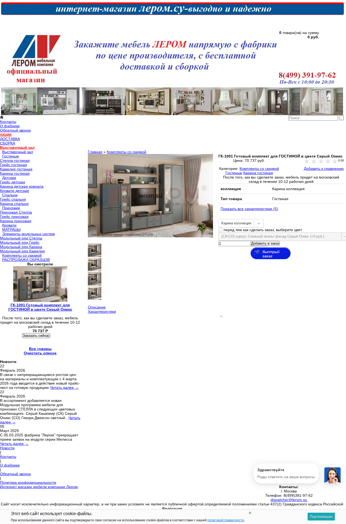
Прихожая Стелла (16, 212)
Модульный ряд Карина (21, 247)
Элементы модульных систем (28, 234)
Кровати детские (14, 191)
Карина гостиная (15, 173)
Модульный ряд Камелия (22, 251)
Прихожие (11, 208)
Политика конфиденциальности (28, 482)
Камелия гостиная (16, 169)
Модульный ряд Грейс (19, 242)
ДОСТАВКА (10, 139)
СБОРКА (7, 143)
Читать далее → (64, 387)
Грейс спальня (13, 199)
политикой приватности (225, 520)
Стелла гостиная (15, 160)
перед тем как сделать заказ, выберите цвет (262, 230)
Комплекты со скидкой (22, 255)
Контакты (8, 121)
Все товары (40, 349)
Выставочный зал (17, 147)
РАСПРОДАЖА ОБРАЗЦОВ (26, 260)
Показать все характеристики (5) (249, 209)
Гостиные (10, 156)
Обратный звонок (15, 130)
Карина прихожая (15, 221)
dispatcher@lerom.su (289, 500)
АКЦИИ (6, 135)
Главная (95, 152)
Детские (9, 178)
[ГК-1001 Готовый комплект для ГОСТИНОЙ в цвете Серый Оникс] (150, 236)
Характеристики (102, 311)
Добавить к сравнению (324, 168)
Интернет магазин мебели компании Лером (39, 487)
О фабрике (10, 126)
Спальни (10, 195)
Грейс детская (12, 182)
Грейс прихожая (14, 216)
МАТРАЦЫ (11, 229)
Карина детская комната (22, 186)
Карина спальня (14, 203)
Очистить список (40, 353)
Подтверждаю (321, 517)
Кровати (9, 225)
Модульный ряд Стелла (21, 238)
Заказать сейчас (36, 336)
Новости (7, 448)
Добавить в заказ (265, 243)
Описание (97, 307)
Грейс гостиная (13, 165)
